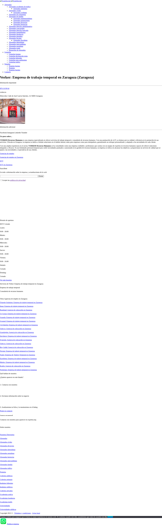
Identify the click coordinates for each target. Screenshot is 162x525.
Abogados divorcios (20, 22)
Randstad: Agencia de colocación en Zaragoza (16, 310)
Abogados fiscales (15, 38)
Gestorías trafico (14, 62)
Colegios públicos (6, 476)
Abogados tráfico (6, 468)
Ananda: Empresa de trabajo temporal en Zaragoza (17, 317)
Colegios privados (6, 491)
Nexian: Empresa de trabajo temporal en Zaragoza (17, 351)
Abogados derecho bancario (18, 30)
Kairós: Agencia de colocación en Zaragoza (15, 366)
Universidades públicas (8, 509)
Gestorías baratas (15, 54)
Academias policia (6, 494)
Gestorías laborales (15, 58)
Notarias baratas (14, 66)
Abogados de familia (16, 16)
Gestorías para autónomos (18, 60)
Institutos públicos (6, 487)
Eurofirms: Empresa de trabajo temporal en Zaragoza (18, 359)
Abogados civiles (15, 11)
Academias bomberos (7, 498)
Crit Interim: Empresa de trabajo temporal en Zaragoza (19, 325)
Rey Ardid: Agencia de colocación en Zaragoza (16, 347)
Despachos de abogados (17, 50)
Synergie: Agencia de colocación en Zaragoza (16, 340)
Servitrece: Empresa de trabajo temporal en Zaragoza (18, 336)
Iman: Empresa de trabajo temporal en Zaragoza (16, 306)
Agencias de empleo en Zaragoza (11, 157)
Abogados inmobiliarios (17, 32)
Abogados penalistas (16, 46)
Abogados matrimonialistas (22, 18)
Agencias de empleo (7, 153)
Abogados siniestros (20, 9)
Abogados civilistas (20, 13)
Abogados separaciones (21, 20)
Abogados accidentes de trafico (20, 7)
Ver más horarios (6, 280)
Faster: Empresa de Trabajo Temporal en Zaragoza (17, 355)
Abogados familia (6, 465)
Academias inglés (6, 502)
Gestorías (7, 52)
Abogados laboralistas (16, 42)
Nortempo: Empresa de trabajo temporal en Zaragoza (18, 370)
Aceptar (110, 517)
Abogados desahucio (16, 34)
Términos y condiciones (22, 513)
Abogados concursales (16, 28)
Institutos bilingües (6, 483)
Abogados (8, 5)
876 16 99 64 (4, 88)
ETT (1, 161)
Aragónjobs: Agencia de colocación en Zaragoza (17, 332)
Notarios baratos (14, 70)
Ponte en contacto (6, 411)
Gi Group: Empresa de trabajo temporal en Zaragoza (18, 314)
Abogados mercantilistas (17, 44)
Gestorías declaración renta (18, 56)
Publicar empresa (13, 524)
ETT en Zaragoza (6, 165)
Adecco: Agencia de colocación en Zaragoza (15, 329)
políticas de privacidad (18, 180)
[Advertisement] (66, 198)
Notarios (12, 68)
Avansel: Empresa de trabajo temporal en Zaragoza (17, 321)
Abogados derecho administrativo (20, 26)
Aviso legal (36, 513)
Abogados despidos (15, 36)
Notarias (7, 64)
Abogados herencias (20, 24)
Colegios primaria (6, 479)
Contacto (7, 72)
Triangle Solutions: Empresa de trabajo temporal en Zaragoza (21, 302)
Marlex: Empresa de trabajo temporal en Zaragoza (17, 362)
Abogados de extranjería (17, 15)
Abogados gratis (14, 48)
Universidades (5, 506)
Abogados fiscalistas (20, 40)
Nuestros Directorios (7, 435)
